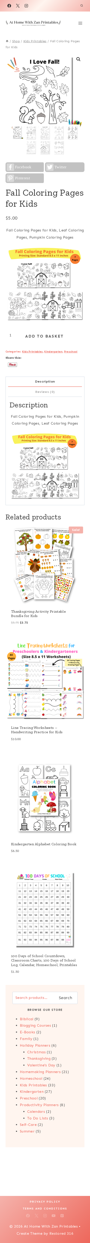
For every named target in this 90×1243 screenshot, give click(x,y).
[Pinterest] (62, 1215)
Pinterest (22, 178)
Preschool (71, 351)
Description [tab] (45, 381)
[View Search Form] (81, 5)
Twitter (60, 167)
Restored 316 (61, 1233)
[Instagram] (26, 5)
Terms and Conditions (45, 1208)
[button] (78, 59)
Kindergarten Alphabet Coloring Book (43, 844)
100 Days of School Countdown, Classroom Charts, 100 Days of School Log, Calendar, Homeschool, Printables (44, 960)
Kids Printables (32, 351)
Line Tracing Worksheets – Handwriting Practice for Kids (37, 729)
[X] (17, 5)
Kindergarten (53, 351)
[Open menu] (80, 23)
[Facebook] (9, 5)
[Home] (7, 41)
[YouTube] (53, 1215)
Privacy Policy (45, 1201)
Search (65, 997)
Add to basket (44, 336)
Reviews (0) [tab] (45, 392)
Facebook (23, 167)
